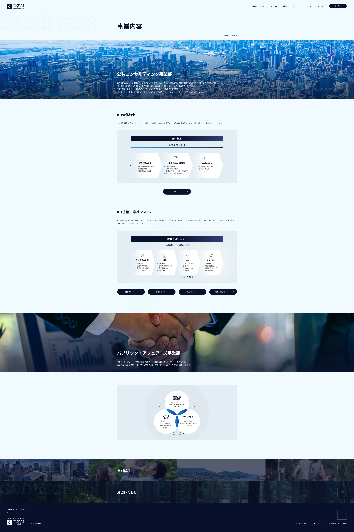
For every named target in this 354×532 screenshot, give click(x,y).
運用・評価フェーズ (222, 292)
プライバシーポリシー (302, 523)
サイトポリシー (318, 523)
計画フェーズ (129, 292)
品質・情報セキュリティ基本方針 (337, 523)
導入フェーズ (191, 292)
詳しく (176, 191)
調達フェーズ (160, 292)
